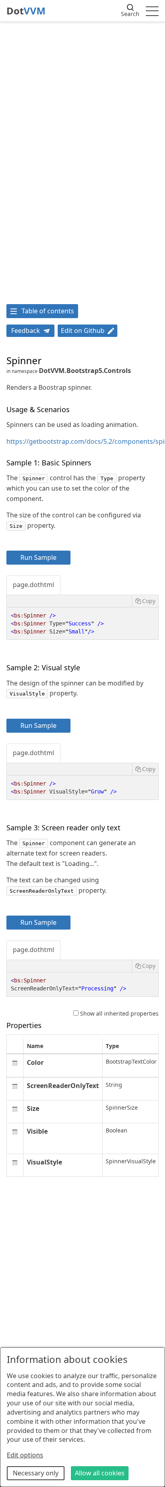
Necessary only (35, 1473)
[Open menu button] (152, 10)
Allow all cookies (100, 1473)
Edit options (25, 1455)
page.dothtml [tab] (33, 584)
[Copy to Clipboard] (145, 601)
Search (130, 14)
